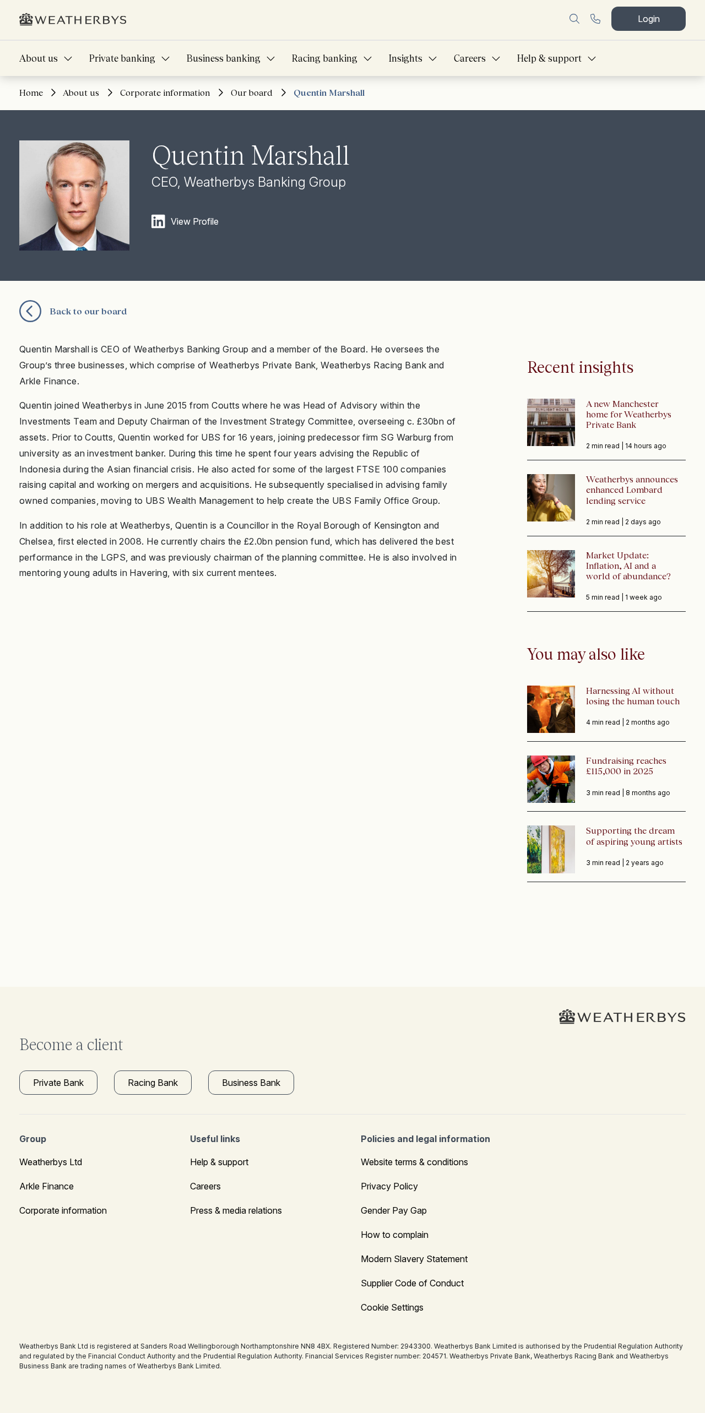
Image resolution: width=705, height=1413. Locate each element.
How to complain (395, 1234)
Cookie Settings (392, 1307)
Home (31, 92)
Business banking (224, 58)
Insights (405, 58)
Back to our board (88, 311)
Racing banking (324, 58)
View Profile (195, 221)
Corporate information (165, 92)
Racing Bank (153, 1082)
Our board (252, 92)
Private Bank (58, 1082)
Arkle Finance (46, 1186)
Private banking (122, 58)
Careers (470, 58)
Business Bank (251, 1082)
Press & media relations (236, 1210)
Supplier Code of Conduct (412, 1283)
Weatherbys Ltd (50, 1161)
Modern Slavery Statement (414, 1258)
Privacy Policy (389, 1186)
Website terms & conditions (414, 1161)
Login (649, 18)
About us (38, 58)
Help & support (549, 58)
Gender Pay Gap (394, 1210)
